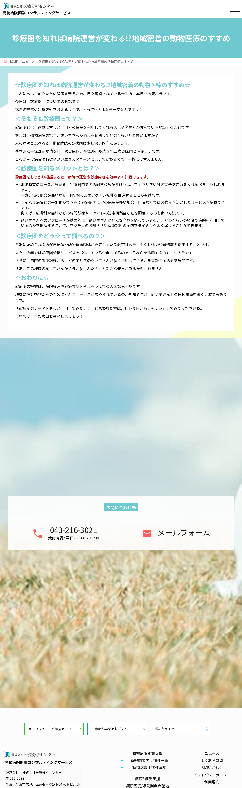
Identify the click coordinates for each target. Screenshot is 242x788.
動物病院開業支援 (147, 753)
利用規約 (211, 782)
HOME (13, 61)
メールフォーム (183, 532)
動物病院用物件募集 (149, 767)
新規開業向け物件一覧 (149, 760)
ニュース (28, 61)
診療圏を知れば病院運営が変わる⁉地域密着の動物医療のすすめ (86, 61)
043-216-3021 (73, 529)
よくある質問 (211, 760)
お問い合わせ (211, 767)
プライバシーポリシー (212, 775)
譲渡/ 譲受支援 (147, 778)
